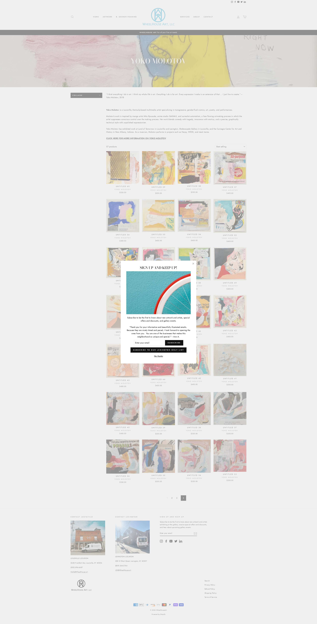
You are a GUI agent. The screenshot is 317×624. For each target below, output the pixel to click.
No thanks (158, 356)
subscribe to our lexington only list (158, 350)
